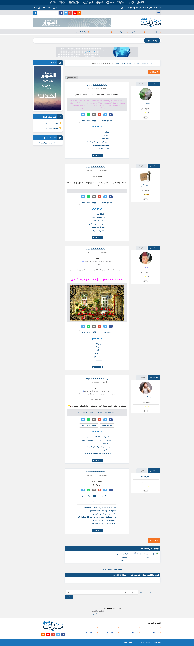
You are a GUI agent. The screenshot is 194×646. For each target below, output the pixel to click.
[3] (69, 405)
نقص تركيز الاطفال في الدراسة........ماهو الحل (100, 507)
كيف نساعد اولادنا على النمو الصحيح (103, 520)
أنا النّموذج (98, 350)
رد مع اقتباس (97, 155)
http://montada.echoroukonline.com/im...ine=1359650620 (97, 412)
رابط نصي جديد (154, 628)
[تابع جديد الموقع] (79, 13)
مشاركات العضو (87, 120)
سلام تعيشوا (104, 138)
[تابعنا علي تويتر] (66, 13)
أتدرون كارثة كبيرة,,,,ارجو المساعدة (96, 141)
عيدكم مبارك (97, 356)
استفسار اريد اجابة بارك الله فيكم (99, 437)
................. (99, 360)
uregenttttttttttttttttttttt (101, 145)
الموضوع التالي (107, 569)
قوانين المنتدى (81, 31)
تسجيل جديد (38, 7)
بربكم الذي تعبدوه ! (98, 220)
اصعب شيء (107, 450)
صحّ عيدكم (98, 343)
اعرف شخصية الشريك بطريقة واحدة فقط (97, 446)
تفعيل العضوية (120, 31)
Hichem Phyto (145, 397)
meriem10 (145, 103)
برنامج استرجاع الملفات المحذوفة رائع (103, 510)
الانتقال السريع (146, 592)
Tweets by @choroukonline (47, 143)
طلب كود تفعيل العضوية (100, 31)
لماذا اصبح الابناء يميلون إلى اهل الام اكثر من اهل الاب (96, 517)
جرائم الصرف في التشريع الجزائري (104, 513)
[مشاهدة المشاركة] (83, 261)
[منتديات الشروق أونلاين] (158, 12)
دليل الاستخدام (153, 31)
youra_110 (145, 476)
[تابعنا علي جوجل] (70, 13)
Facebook (124, 560)
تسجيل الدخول (53, 7)
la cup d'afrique (104, 148)
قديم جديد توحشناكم (97, 223)
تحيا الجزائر (98, 353)
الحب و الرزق (107, 443)
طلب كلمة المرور (137, 31)
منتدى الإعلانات (133, 63)
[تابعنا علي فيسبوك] (61, 13)
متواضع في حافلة (98, 217)
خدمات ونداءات (119, 63)
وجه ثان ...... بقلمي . (98, 227)
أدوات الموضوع (72, 77)
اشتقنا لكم (101, 214)
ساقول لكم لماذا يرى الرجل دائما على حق (97, 440)
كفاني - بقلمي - (99, 230)
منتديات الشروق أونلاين (150, 63)
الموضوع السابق (117, 569)
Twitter (147, 557)
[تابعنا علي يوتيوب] (75, 13)
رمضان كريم (98, 347)
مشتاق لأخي (146, 185)
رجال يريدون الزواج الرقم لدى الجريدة (98, 453)
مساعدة (106, 132)
